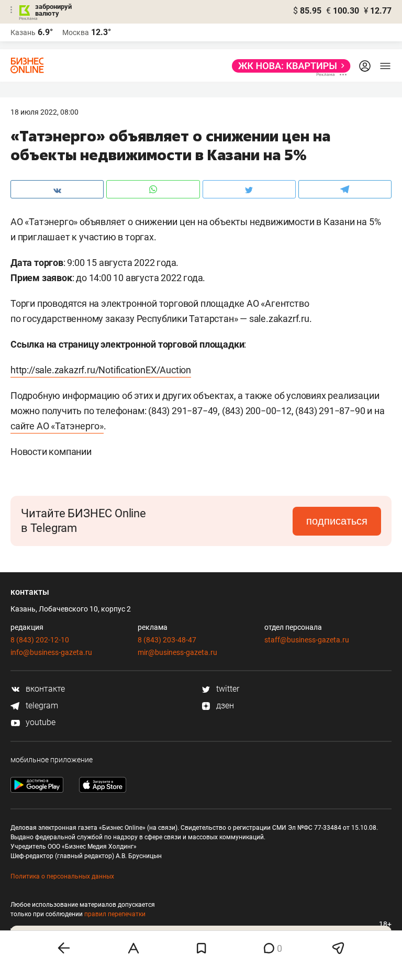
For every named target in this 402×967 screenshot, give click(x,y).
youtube (39, 722)
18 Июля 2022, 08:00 (44, 112)
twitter (226, 689)
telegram (41, 705)
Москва (75, 32)
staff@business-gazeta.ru (306, 640)
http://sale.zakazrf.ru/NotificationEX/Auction (100, 369)
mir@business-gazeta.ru (177, 652)
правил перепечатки (115, 914)
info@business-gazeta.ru (51, 652)
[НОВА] (288, 66)
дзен (224, 705)
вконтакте (44, 689)
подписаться (336, 521)
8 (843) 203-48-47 (167, 640)
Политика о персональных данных (62, 876)
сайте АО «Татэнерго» (57, 425)
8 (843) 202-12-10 (39, 640)
